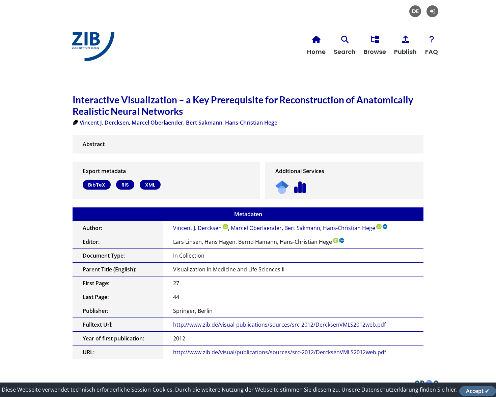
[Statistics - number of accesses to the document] (300, 185)
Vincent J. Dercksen (104, 122)
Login (432, 11)
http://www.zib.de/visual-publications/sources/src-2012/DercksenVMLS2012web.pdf (279, 324)
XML (150, 184)
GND (385, 226)
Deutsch (415, 11)
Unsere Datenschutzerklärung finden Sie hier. (399, 389)
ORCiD (225, 226)
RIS (125, 184)
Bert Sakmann (204, 122)
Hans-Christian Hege (251, 122)
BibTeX (96, 184)
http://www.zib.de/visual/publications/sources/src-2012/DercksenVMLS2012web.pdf (279, 352)
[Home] (91, 49)
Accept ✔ (477, 391)
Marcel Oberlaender (157, 122)
